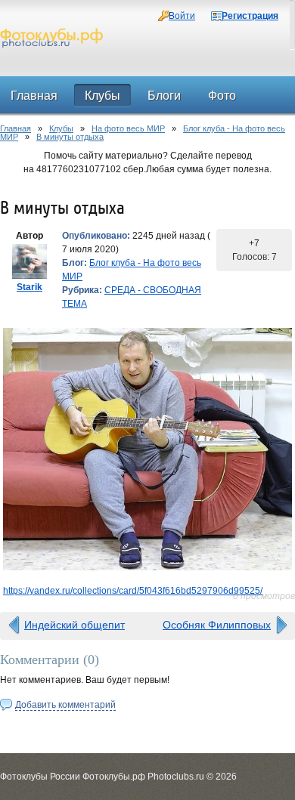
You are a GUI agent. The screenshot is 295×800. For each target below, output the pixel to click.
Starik (29, 287)
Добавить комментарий (65, 705)
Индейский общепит (74, 625)
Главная (15, 128)
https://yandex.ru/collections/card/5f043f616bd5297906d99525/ (132, 590)
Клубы (61, 128)
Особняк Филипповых (217, 625)
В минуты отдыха (70, 136)
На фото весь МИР (128, 128)
